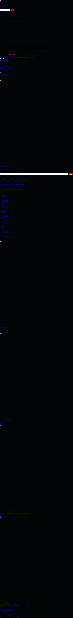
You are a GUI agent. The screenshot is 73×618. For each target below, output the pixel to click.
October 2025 (5, 202)
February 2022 (5, 221)
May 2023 (4, 211)
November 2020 (5, 232)
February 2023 (5, 214)
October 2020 (5, 233)
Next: (23, 58)
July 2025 (4, 205)
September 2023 (5, 209)
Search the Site (3, 172)
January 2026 (5, 200)
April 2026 (4, 197)
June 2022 (4, 217)
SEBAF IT (9, 615)
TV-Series (4, 6)
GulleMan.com (6, 612)
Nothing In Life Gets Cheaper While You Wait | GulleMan (12, 184)
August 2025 (5, 204)
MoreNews (16, 617)
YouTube (16, 56)
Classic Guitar (5, 56)
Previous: (23, 57)
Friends (3, 7)
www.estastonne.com (12, 54)
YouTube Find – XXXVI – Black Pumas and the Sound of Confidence (17, 69)
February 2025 (5, 206)
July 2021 (4, 226)
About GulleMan (5, 4)
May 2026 (4, 196)
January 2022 (5, 222)
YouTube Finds (5, 12)
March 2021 (4, 228)
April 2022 (4, 220)
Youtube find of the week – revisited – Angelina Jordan (14, 169)
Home (3, 2)
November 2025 (5, 201)
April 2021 (4, 227)
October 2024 (5, 207)
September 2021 (5, 224)
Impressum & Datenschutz (8, 610)
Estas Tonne (11, 56)
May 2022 (4, 219)
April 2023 (4, 212)
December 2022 (5, 215)
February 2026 (5, 199)
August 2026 (5, 194)
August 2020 (5, 236)
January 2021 (5, 230)
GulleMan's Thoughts (6, 419)
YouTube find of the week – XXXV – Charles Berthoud (14, 77)
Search (70, 174)
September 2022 (5, 216)
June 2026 (4, 195)
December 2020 (5, 231)
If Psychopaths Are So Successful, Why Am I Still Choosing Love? (13, 181)
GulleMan (2, 18)
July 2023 (4, 210)
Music (3, 5)
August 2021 (5, 225)
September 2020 (5, 235)
